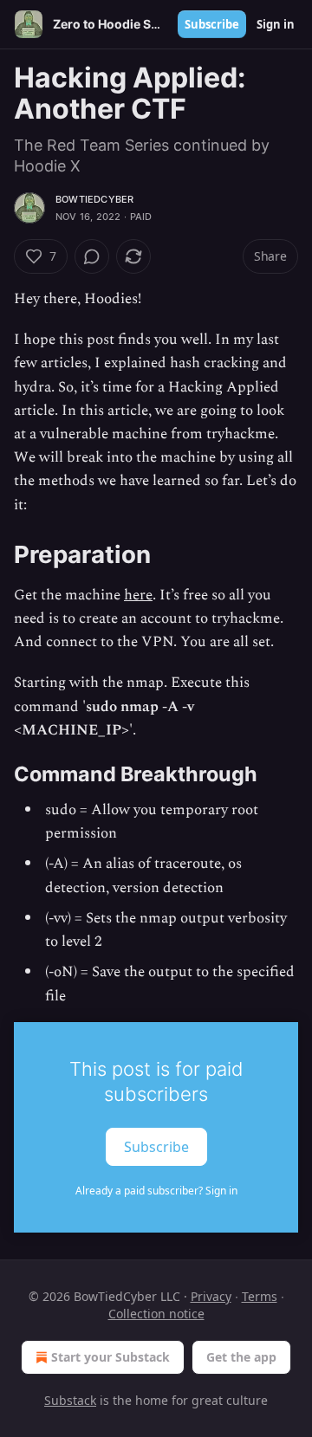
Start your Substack (110, 1357)
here (138, 595)
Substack (70, 1400)
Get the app (241, 1357)
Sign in (276, 24)
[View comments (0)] (92, 256)
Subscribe (212, 24)
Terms (259, 1296)
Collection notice (156, 1313)
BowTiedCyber (94, 199)
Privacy (211, 1296)
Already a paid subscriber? (156, 1190)
